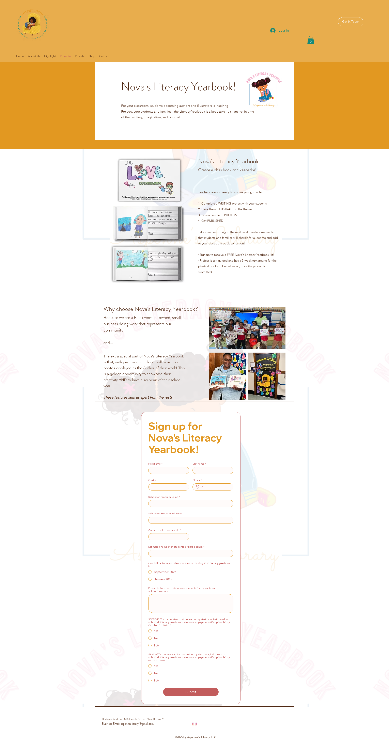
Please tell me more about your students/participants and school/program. (182, 589)
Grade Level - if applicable (164, 530)
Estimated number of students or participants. (176, 546)
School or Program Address (166, 513)
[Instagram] (194, 724)
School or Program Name (164, 496)
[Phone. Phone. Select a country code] (199, 486)
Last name (199, 463)
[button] (310, 40)
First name (155, 463)
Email (152, 480)
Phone (197, 480)
